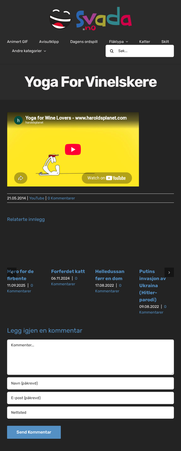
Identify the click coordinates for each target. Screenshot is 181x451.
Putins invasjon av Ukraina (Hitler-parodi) (152, 285)
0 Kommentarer (61, 198)
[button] (11, 272)
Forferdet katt (68, 271)
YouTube (36, 198)
